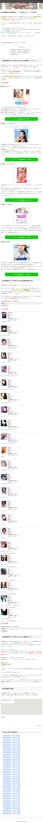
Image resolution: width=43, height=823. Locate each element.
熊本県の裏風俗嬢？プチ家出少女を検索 (11, 806)
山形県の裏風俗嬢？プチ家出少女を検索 (11, 744)
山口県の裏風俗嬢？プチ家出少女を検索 (11, 793)
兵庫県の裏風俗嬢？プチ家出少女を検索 (11, 776)
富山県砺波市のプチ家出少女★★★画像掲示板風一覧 (21, 51)
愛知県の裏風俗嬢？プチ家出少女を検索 (11, 769)
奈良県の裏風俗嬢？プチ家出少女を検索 (11, 779)
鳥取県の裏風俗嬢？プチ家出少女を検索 (11, 786)
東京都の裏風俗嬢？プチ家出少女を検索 (11, 747)
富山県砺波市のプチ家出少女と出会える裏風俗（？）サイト (22, 49)
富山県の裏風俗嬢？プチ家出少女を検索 (11, 766)
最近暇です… (3, 456)
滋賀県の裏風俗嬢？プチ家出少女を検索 (11, 781)
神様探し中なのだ (4, 564)
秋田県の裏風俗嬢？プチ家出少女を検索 (11, 742)
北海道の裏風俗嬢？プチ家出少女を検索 (11, 735)
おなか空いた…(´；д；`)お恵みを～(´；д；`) (8, 348)
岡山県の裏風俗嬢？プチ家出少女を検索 (11, 789)
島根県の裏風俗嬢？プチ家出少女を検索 (11, 788)
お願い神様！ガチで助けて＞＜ (6, 321)
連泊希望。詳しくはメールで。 (6, 551)
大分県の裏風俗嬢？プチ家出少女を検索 (11, 808)
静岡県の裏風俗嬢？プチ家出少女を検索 (11, 772)
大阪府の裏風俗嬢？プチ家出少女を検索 (11, 774)
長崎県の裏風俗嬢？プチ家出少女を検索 (11, 805)
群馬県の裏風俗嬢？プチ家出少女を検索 (11, 757)
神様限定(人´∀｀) (4, 416)
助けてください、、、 (4, 591)
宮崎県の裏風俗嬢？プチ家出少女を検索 (11, 810)
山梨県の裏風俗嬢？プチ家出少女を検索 (11, 767)
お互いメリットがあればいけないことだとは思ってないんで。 (11, 605)
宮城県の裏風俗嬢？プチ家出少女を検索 (11, 740)
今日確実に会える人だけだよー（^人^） (7, 470)
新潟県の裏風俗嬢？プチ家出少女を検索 (11, 759)
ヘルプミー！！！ (4, 524)
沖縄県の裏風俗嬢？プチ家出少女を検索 (11, 813)
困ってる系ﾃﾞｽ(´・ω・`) (5, 497)
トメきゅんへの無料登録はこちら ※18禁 (21, 237)
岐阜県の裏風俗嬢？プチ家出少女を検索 (11, 771)
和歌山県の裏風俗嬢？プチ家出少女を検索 (12, 784)
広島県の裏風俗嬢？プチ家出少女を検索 (11, 791)
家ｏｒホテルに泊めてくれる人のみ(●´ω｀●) (8, 443)
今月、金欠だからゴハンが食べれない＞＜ (8, 389)
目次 (20, 47)
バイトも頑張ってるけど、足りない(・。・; (8, 483)
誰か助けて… (3, 537)
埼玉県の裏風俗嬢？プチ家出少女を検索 (11, 750)
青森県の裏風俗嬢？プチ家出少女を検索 (11, 737)
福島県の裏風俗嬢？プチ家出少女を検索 (11, 745)
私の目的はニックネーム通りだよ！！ (7, 362)
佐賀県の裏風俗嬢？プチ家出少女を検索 (11, 803)
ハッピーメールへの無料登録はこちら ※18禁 (21, 159)
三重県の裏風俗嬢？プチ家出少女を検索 (11, 783)
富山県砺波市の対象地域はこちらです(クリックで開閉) (13, 42)
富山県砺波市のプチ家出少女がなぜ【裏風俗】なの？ (21, 52)
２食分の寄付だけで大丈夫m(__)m (6, 402)
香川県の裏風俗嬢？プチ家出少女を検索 (11, 796)
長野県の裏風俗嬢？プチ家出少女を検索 (11, 764)
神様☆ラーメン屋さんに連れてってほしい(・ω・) (9, 375)
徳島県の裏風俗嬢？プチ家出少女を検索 (11, 795)
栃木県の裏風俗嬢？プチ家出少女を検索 (11, 755)
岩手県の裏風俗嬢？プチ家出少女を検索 (11, 738)
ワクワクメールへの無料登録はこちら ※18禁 (21, 200)
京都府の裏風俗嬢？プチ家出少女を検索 (11, 778)
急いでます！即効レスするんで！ (6, 618)
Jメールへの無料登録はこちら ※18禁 (21, 118)
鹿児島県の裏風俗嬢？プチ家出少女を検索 (12, 812)
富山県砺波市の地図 (14, 54)
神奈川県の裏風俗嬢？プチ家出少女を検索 (12, 749)
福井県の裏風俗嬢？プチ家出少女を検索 (11, 761)
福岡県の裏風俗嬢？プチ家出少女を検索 (11, 801)
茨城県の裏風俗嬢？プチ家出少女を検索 (11, 754)
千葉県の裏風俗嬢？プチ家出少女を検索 (11, 752)
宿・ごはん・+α (3, 510)
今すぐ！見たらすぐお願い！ (5, 335)
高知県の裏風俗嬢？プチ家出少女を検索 (11, 800)
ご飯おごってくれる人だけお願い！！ (7, 429)
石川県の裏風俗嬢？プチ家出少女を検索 (11, 762)
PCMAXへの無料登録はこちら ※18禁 (21, 274)
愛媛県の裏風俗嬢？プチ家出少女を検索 (11, 798)
